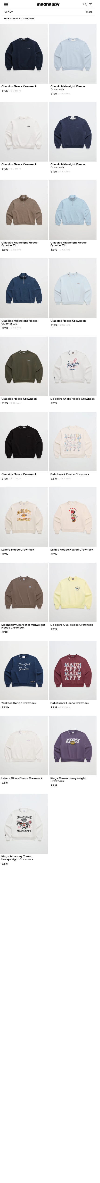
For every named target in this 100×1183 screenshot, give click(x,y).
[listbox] (8, 12)
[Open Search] (85, 4)
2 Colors (64, 93)
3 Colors (15, 90)
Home (7, 18)
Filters (88, 11)
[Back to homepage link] (48, 4)
